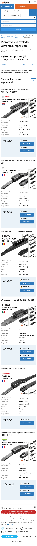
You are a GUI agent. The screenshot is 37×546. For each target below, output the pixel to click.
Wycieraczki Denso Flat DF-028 (14, 368)
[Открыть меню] (35, 2)
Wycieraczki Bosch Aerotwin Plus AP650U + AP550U (15, 90)
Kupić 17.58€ (27, 283)
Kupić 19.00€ (27, 215)
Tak (5, 16)
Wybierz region (14, 16)
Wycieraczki (21, 6)
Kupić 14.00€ (27, 222)
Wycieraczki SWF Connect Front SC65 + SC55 (18, 161)
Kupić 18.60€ (27, 151)
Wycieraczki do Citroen (18, 36)
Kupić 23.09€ (27, 359)
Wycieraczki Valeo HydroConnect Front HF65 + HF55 (18, 433)
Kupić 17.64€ (27, 290)
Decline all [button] (27, 536)
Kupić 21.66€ (27, 423)
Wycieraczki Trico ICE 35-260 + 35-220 (17, 300)
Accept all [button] (9, 536)
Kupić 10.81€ (27, 144)
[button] (18, 541)
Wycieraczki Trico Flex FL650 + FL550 (16, 231)
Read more (10, 524)
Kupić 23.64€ (27, 352)
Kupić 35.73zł (27, 494)
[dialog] (18, 525)
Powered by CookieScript (18, 544)
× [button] (35, 507)
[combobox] (18, 21)
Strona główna (3, 36)
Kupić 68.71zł (27, 487)
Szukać (18, 29)
